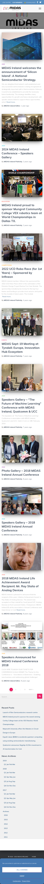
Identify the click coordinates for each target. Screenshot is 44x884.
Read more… (11, 102)
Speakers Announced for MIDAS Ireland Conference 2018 (20, 661)
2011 (6, 837)
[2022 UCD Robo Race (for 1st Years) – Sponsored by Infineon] (22, 247)
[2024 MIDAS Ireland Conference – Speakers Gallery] (22, 127)
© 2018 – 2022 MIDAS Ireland (18, 856)
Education (6, 201)
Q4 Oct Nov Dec (10, 786)
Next (30, 689)
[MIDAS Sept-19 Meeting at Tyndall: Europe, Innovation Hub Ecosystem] (22, 322)
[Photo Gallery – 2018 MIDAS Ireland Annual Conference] (22, 449)
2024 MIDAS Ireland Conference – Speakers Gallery (17, 153)
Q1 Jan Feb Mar (9, 764)
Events (4, 340)
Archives (6, 811)
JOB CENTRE (6, 2)
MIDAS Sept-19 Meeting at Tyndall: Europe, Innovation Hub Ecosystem (21, 347)
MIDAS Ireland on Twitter (40, 2)
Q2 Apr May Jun (9, 777)
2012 (6, 833)
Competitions (7, 265)
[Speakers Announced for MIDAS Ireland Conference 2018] (22, 635)
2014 (6, 824)
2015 (6, 820)
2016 (6, 815)
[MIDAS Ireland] (13, 8)
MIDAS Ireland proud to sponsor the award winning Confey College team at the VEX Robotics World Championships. (21, 720)
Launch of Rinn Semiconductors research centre (20, 712)
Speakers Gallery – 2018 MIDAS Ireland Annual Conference (18, 526)
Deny (22, 876)
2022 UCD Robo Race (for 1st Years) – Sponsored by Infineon (22, 272)
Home (34, 856)
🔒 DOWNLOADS (29, 2)
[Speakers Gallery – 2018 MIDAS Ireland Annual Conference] (22, 500)
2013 (6, 828)
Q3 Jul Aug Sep (9, 781)
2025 (3, 64)
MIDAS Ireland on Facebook (37, 2)
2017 (4, 790)
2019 (3, 396)
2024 (3, 146)
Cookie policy (17, 881)
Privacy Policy (26, 881)
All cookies (22, 870)
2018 (3, 467)
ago (25, 106)
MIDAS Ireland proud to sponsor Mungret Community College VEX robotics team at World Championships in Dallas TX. (22, 213)
